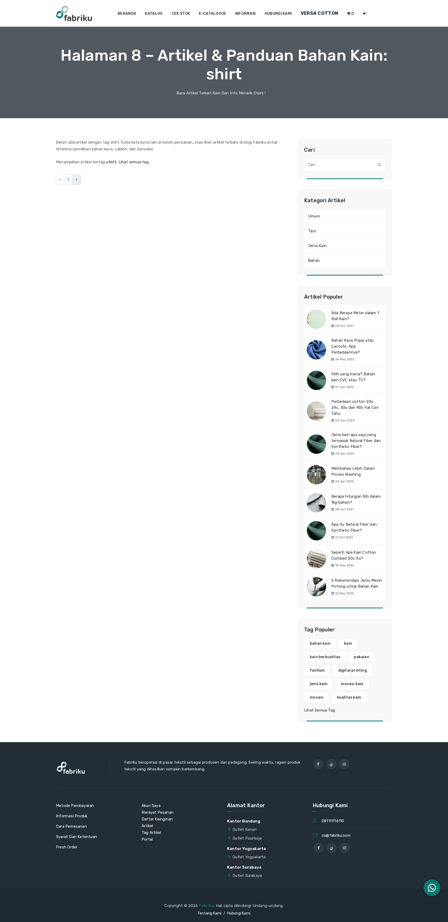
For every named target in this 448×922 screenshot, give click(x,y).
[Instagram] (344, 764)
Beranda (127, 13)
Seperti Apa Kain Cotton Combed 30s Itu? (353, 555)
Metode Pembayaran (75, 805)
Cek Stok (181, 13)
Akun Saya (151, 805)
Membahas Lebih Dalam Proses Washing (353, 471)
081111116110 (333, 821)
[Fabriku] (74, 13)
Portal (147, 839)
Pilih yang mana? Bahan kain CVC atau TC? (353, 377)
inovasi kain (352, 684)
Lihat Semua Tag (319, 710)
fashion (317, 670)
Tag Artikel (151, 832)
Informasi (245, 13)
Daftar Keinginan (157, 819)
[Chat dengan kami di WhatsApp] (432, 887)
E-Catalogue (212, 13)
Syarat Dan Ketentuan (76, 836)
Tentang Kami (209, 913)
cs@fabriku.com (336, 835)
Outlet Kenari (244, 829)
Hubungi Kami (278, 13)
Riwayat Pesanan (157, 812)
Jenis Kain (317, 245)
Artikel (147, 826)
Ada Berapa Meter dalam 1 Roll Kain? (355, 316)
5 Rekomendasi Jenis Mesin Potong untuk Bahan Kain (356, 583)
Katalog (154, 13)
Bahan (314, 260)
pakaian (361, 657)
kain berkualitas (325, 657)
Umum (314, 216)
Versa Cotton (319, 13)
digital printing (352, 670)
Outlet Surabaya (247, 875)
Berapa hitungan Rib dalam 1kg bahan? (356, 499)
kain (348, 643)
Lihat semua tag (133, 162)
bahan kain (320, 643)
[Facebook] (318, 764)
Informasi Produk (71, 816)
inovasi (316, 697)
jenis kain (318, 684)
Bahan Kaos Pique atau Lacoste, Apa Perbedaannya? (352, 346)
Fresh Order (66, 847)
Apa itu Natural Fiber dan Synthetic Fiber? (354, 527)
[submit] (379, 164)
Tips (312, 231)
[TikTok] (331, 764)
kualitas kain (349, 697)
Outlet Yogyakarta (249, 857)
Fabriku (206, 905)
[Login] (364, 14)
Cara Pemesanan (71, 826)
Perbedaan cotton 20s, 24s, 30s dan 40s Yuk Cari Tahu (355, 407)
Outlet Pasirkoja (247, 838)
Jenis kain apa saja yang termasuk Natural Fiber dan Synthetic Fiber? (356, 440)
